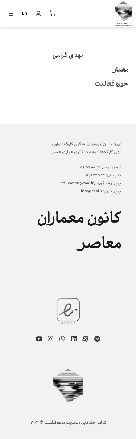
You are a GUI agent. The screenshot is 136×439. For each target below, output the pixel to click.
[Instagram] (50, 339)
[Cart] (52, 13)
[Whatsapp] (62, 339)
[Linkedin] (74, 339)
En (24, 13)
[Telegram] (97, 339)
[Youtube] (39, 339)
